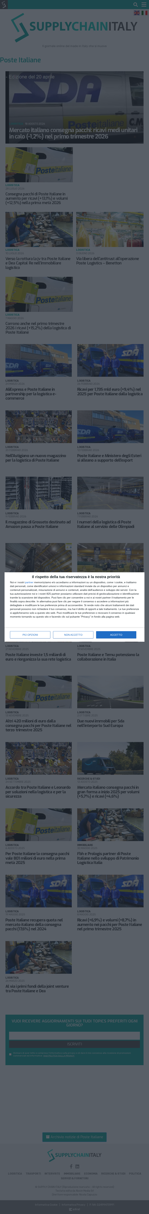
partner (29, 582)
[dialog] (74, 607)
